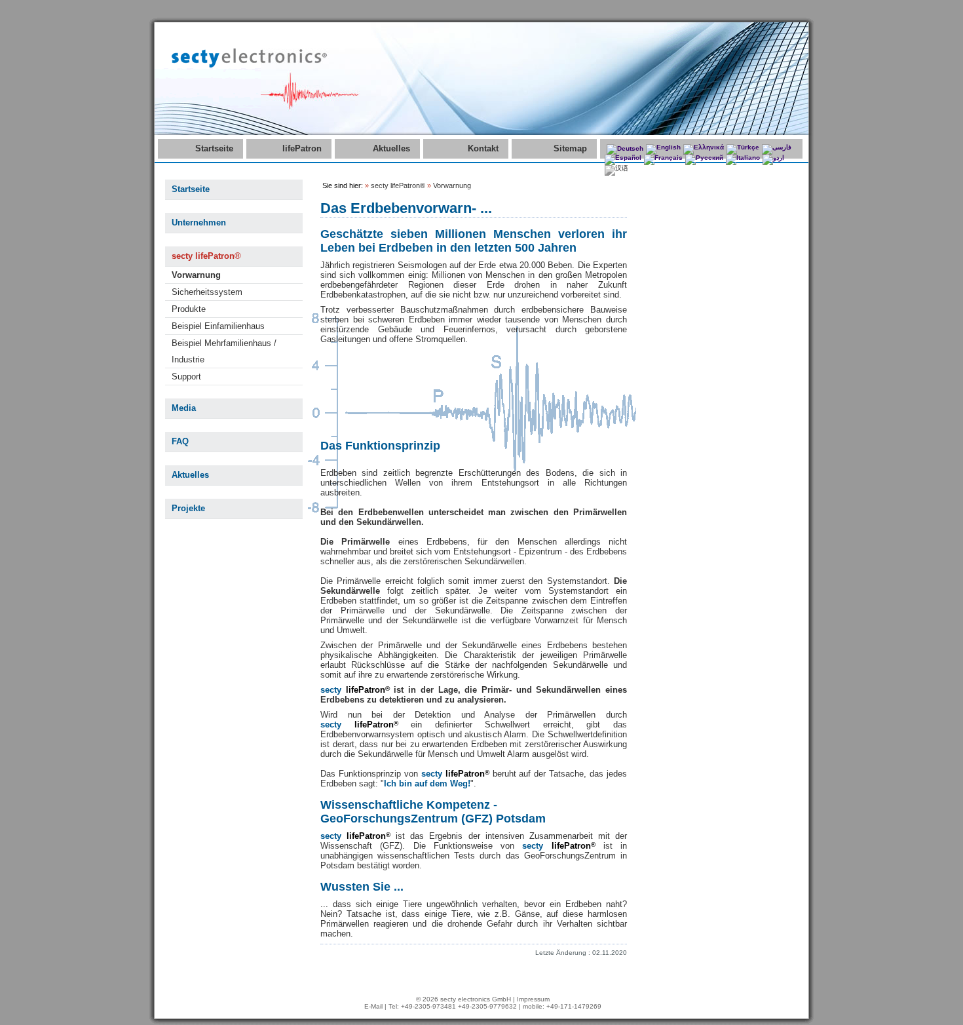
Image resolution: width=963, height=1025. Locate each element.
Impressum (533, 999)
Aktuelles (391, 148)
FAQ (180, 441)
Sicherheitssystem (207, 292)
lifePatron (302, 148)
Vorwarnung (196, 275)
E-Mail (373, 1006)
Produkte (189, 309)
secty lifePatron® (206, 256)
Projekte (188, 508)
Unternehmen (199, 222)
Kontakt (483, 148)
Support (186, 376)
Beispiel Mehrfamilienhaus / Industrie (224, 351)
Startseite (214, 148)
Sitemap (570, 148)
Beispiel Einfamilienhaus (218, 326)
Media (184, 408)
